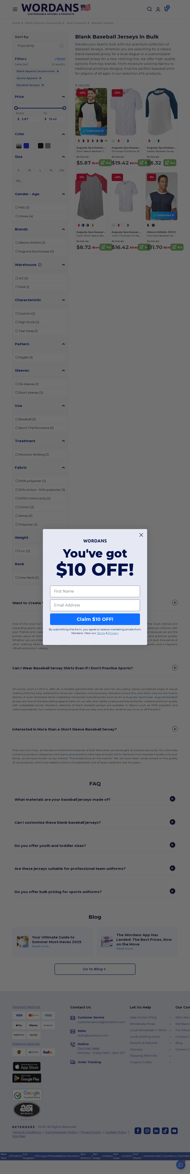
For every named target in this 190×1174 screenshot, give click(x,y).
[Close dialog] (141, 535)
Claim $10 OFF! (95, 619)
